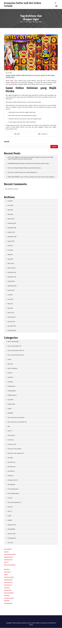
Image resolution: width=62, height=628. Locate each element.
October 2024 (11, 281)
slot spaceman (8, 603)
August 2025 (11, 241)
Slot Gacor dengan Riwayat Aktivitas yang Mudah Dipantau (24, 168)
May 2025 (10, 254)
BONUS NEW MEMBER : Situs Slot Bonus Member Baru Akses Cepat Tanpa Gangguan (31, 177)
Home (21, 22)
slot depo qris (8, 585)
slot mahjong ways (13, 489)
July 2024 (10, 294)
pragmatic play (8, 579)
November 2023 (12, 330)
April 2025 (10, 259)
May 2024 (10, 303)
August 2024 (11, 290)
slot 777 (6, 562)
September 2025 (12, 236)
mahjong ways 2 (12, 395)
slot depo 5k (11, 471)
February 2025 (11, 268)
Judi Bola (10, 377)
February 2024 (12, 317)
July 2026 (10, 201)
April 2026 (10, 214)
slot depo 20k (11, 466)
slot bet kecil (11, 435)
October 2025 (11, 232)
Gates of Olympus (13, 368)
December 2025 (12, 223)
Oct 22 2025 (9, 73)
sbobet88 (10, 413)
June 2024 (10, 299)
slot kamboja (11, 484)
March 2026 (11, 219)
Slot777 (10, 511)
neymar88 (10, 399)
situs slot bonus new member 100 (17, 422)
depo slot (10, 364)
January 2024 (11, 321)
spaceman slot (12, 524)
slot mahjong (8, 549)
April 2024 (10, 308)
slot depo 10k (11, 462)
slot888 (10, 520)
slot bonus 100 (12, 444)
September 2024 (12, 286)
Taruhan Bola (12, 533)
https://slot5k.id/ (9, 593)
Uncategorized (12, 538)
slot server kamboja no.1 (14, 502)
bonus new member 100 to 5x (16, 355)
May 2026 (10, 210)
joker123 (6, 551)
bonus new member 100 (14, 346)
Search (6, 142)
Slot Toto (10, 507)
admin (18, 134)
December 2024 (12, 272)
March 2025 (11, 263)
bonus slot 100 (8, 582)
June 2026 (10, 205)
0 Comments (43, 134)
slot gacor (10, 475)
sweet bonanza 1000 (10, 554)
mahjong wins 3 (8, 559)
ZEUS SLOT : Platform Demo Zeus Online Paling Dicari (22, 172)
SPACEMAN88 (11, 529)
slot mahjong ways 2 (13, 493)
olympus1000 (11, 404)
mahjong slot (11, 386)
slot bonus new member (14, 448)
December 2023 (12, 326)
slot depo (10, 457)
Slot (8, 67)
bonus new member (9, 565)
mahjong (10, 381)
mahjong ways (12, 390)
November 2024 (12, 277)
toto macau (7, 572)
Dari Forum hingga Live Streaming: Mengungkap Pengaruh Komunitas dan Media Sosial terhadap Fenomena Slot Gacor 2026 (30, 158)
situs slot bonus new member (16, 417)
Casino (9, 359)
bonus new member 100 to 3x (16, 350)
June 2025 (10, 250)
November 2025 (12, 227)
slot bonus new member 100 (16, 453)
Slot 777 (10, 431)
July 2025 (10, 245)
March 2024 (11, 312)
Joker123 (10, 373)
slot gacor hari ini (13, 480)
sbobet (10, 408)
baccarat (11, 84)
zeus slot (10, 542)
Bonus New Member (13, 341)
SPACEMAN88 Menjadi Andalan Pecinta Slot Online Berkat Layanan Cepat (28, 163)
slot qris (10, 498)
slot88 (9, 516)
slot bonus (11, 440)
